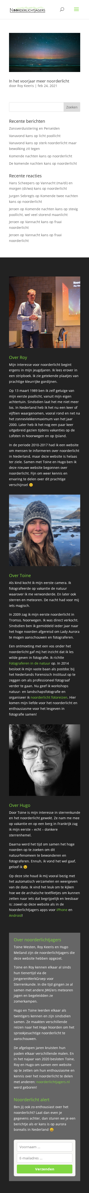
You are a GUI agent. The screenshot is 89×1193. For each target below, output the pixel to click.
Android (15, 915)
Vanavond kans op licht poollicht (35, 135)
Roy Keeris (25, 85)
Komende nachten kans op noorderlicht (40, 156)
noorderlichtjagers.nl (53, 1082)
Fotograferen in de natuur (29, 663)
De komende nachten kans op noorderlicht (43, 163)
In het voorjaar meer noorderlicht (39, 81)
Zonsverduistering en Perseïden (34, 128)
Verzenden (44, 1169)
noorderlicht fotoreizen (49, 697)
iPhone (62, 909)
